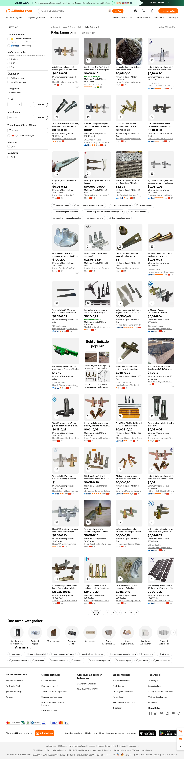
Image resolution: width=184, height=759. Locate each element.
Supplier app (71, 733)
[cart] (144, 11)
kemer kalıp (148, 654)
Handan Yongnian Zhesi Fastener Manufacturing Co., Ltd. (161, 272)
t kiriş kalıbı (39, 661)
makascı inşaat (125, 661)
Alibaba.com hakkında (16, 674)
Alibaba (54, 27)
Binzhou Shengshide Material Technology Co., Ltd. (161, 381)
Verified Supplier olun (157, 697)
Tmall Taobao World (78, 746)
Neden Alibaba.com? (15, 680)
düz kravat (166, 654)
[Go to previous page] (90, 612)
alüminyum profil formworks (67, 212)
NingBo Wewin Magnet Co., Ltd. (129, 195)
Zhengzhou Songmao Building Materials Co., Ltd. (97, 491)
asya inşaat (78, 661)
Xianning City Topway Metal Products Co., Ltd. (129, 138)
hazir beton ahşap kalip (101, 661)
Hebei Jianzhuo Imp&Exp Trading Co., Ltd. (129, 82)
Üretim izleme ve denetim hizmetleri (52, 703)
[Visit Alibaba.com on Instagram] (167, 713)
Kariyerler (10, 697)
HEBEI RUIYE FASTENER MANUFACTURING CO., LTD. (161, 138)
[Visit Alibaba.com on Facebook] (150, 713)
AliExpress (51, 746)
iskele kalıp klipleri (19, 661)
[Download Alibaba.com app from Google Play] (168, 733)
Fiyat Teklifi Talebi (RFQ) (87, 689)
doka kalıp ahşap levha (121, 218)
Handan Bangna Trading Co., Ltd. (129, 385)
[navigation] (27, 320)
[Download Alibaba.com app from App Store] (147, 733)
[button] (109, 11)
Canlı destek (118, 686)
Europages (134, 746)
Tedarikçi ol (153, 680)
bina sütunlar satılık (139, 212)
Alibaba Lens (21, 733)
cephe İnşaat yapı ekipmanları (124, 654)
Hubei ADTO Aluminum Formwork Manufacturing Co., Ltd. (65, 138)
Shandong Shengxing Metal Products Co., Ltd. (161, 328)
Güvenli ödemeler (49, 680)
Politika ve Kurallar (49, 710)
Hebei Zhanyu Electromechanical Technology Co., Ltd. (65, 491)
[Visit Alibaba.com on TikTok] (179, 713)
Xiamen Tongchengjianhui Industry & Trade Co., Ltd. (129, 325)
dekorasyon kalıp (96, 218)
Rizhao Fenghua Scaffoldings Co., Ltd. (65, 268)
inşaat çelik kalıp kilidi (37, 654)
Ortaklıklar (152, 702)
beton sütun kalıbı (146, 205)
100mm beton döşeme (121, 205)
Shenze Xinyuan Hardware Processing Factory (97, 195)
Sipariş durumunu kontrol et (160, 691)
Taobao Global (104, 746)
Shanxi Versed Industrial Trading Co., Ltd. (161, 438)
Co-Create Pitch (13, 686)
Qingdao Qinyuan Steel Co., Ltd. (129, 438)
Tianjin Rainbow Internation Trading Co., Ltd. (97, 327)
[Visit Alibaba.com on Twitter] (161, 713)
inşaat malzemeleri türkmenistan (90, 205)
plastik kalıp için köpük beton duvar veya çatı (105, 212)
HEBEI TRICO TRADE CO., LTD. (161, 86)
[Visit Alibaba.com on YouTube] (173, 713)
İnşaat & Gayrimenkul (71, 27)
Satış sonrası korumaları (51, 697)
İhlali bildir (117, 708)
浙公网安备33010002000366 (138, 755)
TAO (114, 746)
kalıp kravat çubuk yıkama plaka (69, 218)
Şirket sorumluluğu (14, 691)
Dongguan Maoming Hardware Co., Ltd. (161, 195)
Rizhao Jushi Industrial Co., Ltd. (65, 195)
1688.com (62, 746)
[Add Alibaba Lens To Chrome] (44, 733)
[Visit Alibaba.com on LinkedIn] (156, 713)
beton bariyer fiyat (163, 661)
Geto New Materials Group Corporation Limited (129, 491)
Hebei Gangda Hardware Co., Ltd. (65, 438)
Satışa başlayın (154, 686)
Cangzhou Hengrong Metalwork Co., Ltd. (129, 268)
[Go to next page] (136, 612)
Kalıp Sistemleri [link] (92, 27)
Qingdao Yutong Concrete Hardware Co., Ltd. (65, 328)
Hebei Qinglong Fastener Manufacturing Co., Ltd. (65, 82)
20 (131, 613)
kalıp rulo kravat (62, 205)
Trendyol (122, 746)
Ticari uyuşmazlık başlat (123, 691)
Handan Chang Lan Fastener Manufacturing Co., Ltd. (97, 142)
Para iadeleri (118, 697)
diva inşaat (143, 661)
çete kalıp (16, 654)
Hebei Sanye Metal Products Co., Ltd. (97, 438)
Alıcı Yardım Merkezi (121, 680)
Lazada (92, 746)
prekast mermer (59, 661)
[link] (180, 731)
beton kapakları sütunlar (64, 654)
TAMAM (40, 104)
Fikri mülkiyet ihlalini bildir (124, 702)
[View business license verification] (118, 754)
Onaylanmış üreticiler (86, 684)
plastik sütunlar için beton (92, 654)
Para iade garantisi (49, 686)
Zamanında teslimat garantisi (54, 691)
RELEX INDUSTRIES (93, 84)
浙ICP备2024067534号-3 (165, 755)
